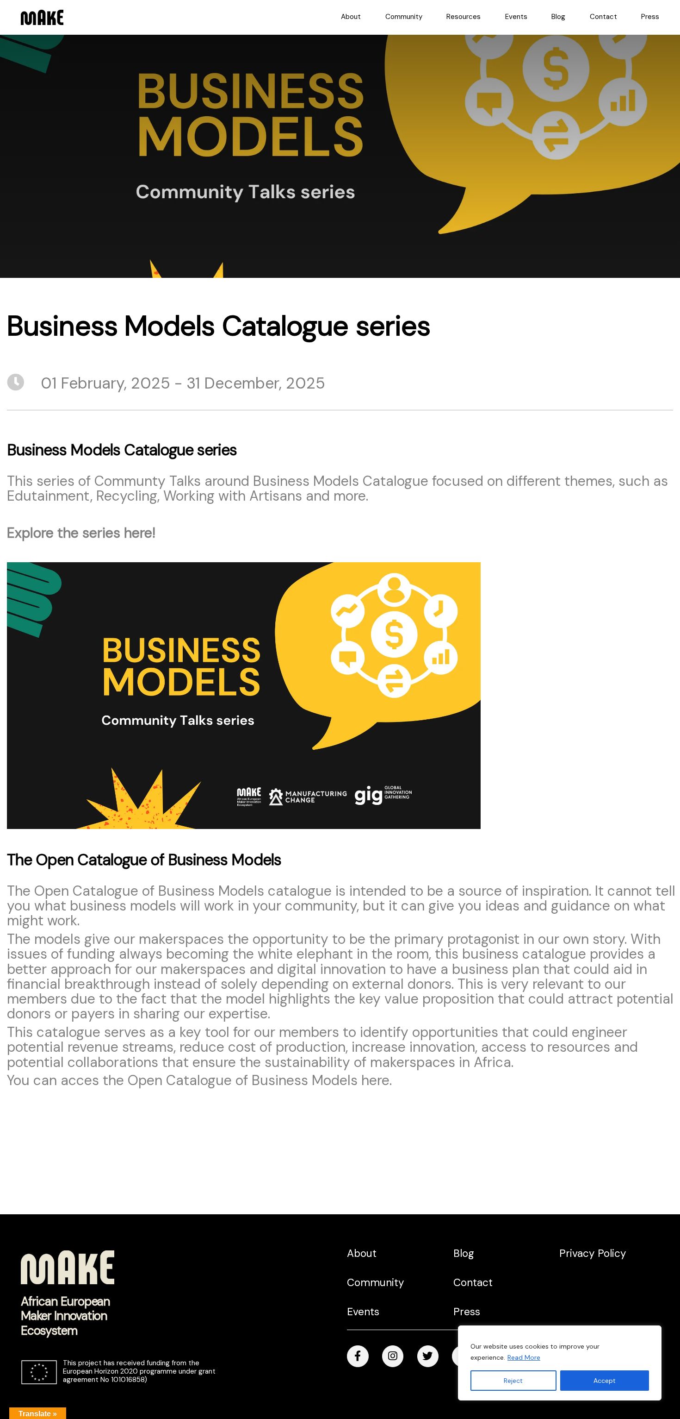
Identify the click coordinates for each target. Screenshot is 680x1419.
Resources (463, 16)
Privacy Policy (592, 1253)
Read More (523, 1357)
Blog (558, 16)
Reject (513, 1380)
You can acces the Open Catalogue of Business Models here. (199, 1080)
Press (650, 16)
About (351, 16)
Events (516, 16)
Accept (604, 1380)
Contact (603, 16)
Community (403, 16)
